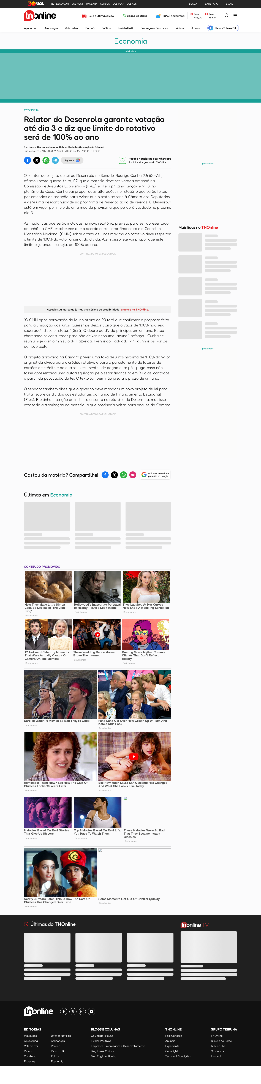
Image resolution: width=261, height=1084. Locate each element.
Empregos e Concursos (154, 28)
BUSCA (193, 3)
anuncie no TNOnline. (135, 309)
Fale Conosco (173, 1035)
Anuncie (170, 1041)
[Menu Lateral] (235, 16)
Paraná (89, 28)
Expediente (172, 1046)
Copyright (171, 1051)
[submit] (227, 15)
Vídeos (179, 28)
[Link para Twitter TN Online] (73, 1011)
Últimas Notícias (61, 1035)
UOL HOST (77, 3)
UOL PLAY (118, 3)
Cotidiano (30, 1056)
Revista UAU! (126, 28)
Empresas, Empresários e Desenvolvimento (118, 1046)
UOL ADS (132, 3)
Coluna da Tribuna (102, 1035)
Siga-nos (69, 160)
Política (106, 28)
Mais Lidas (30, 1035)
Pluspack (216, 1056)
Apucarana (30, 28)
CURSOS (105, 3)
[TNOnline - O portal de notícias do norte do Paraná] (40, 15)
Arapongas (51, 28)
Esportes (29, 1061)
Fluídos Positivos (101, 1041)
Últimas (195, 28)
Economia (130, 40)
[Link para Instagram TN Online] (82, 1011)
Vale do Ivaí (71, 28)
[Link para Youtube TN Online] (91, 1011)
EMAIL (229, 3)
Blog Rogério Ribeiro (103, 1056)
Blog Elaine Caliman (103, 1051)
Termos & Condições (178, 1056)
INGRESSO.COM (59, 3)
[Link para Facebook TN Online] (63, 1011)
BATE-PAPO (211, 3)
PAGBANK (91, 3)
